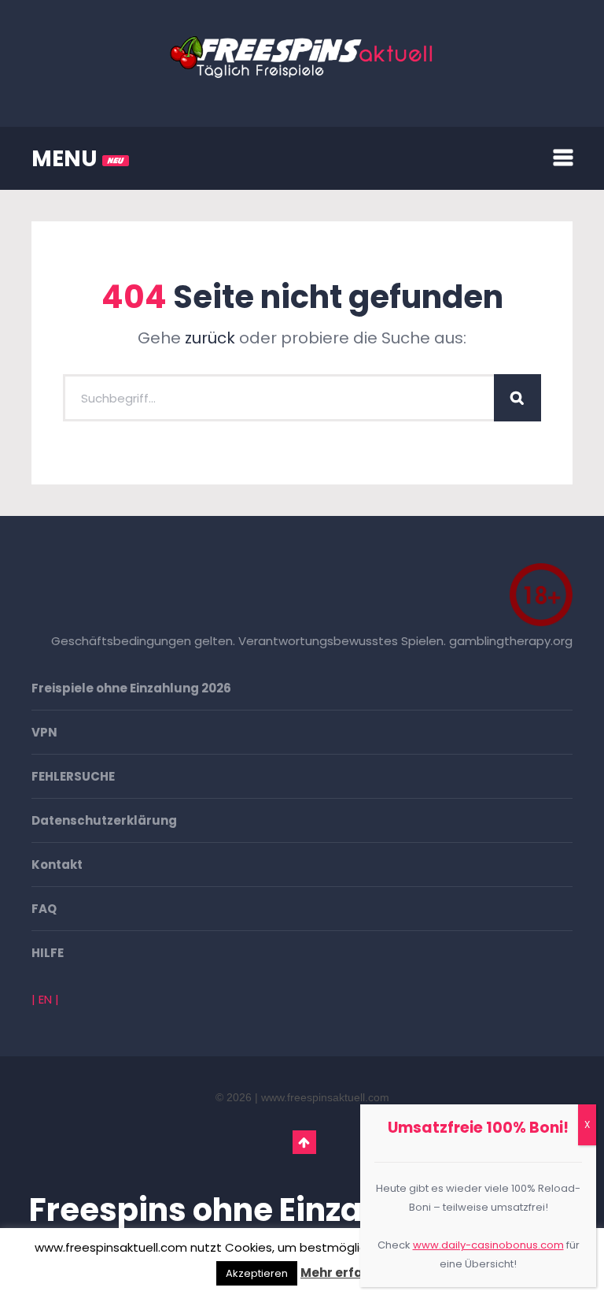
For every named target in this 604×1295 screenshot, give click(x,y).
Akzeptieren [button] (257, 1273)
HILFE (47, 953)
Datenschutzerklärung (104, 820)
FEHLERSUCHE (73, 776)
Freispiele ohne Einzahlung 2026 (131, 688)
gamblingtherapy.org (511, 641)
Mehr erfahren (346, 1272)
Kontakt (57, 864)
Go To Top (304, 1142)
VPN (44, 732)
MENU (66, 158)
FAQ (44, 909)
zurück (210, 338)
